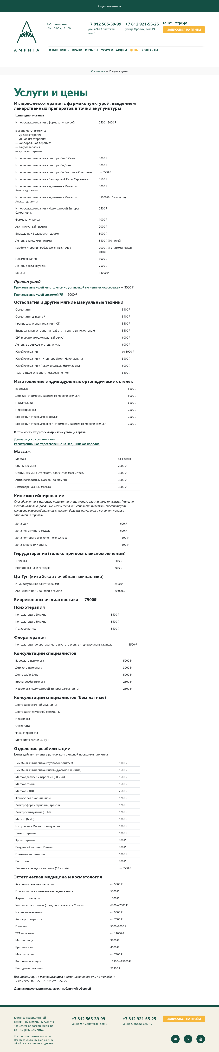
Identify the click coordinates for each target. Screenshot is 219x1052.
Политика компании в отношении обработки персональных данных (34, 1041)
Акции (121, 50)
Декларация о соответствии (34, 439)
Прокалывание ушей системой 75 (38, 294)
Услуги (107, 50)
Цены (134, 50)
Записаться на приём (184, 29)
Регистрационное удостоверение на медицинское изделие (57, 444)
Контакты (149, 50)
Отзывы (91, 50)
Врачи (77, 50)
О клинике (98, 71)
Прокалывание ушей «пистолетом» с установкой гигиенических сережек (67, 287)
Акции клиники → (109, 6)
